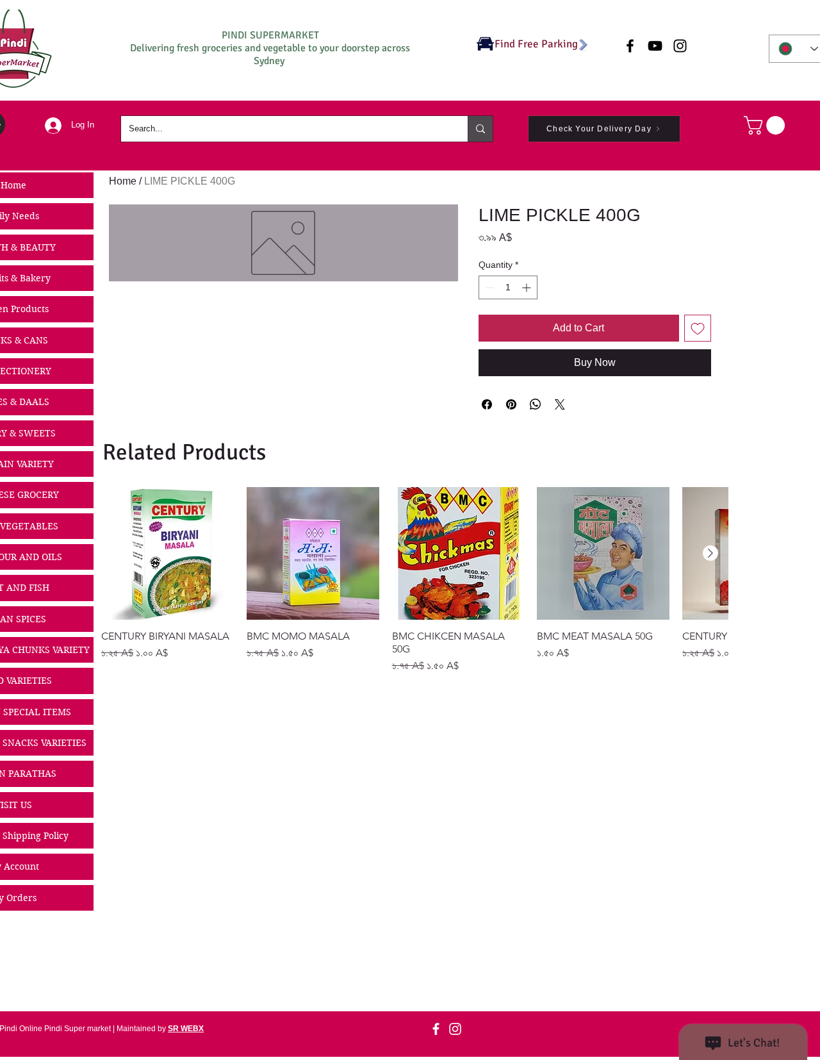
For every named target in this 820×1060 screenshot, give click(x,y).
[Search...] (480, 129)
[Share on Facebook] (487, 404)
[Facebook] (436, 1029)
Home (122, 181)
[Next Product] (710, 553)
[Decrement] (488, 287)
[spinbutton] (508, 287)
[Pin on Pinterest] (511, 404)
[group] (414, 580)
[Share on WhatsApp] (535, 404)
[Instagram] (455, 1029)
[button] (766, 125)
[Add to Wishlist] (697, 328)
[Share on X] (560, 404)
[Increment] (528, 287)
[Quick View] (167, 553)
